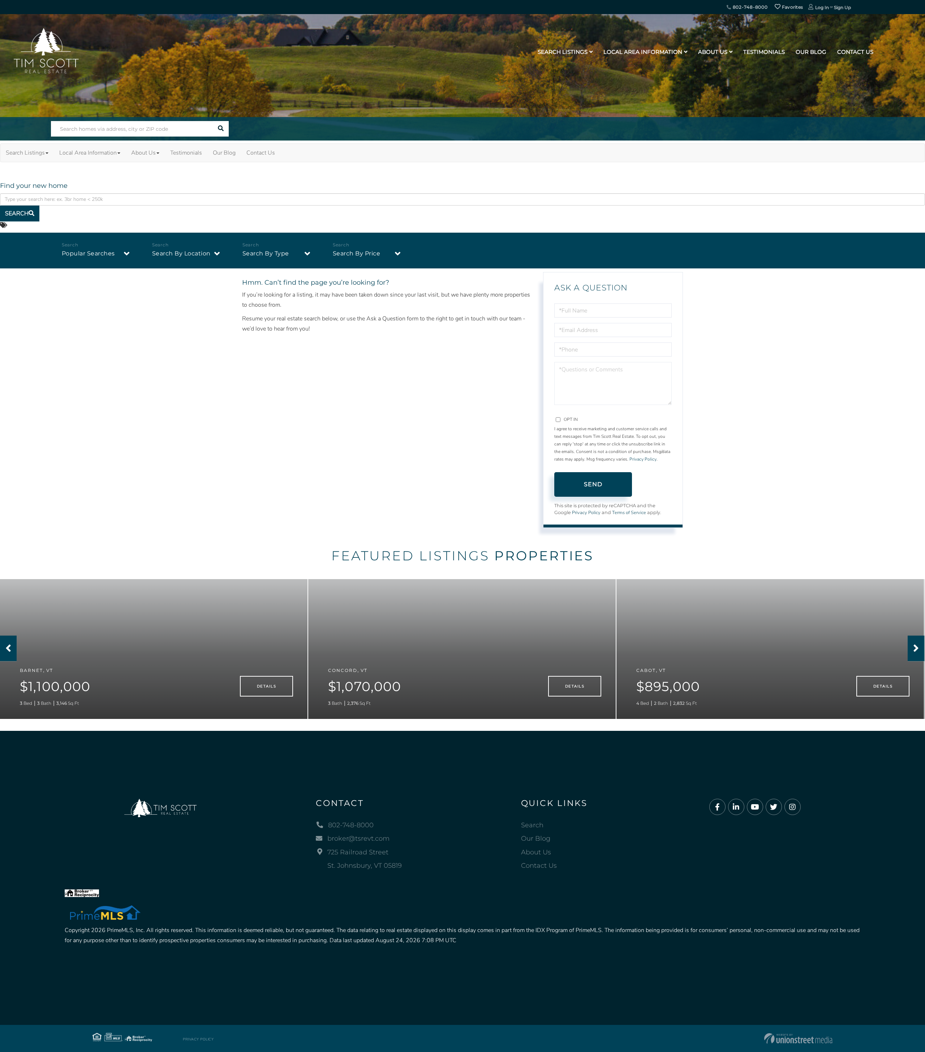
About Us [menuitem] (712, 51)
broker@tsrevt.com (358, 838)
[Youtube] (755, 807)
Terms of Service (629, 512)
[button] (221, 129)
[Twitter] (774, 807)
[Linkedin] (736, 807)
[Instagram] (792, 807)
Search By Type (265, 253)
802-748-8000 (749, 7)
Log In (822, 7)
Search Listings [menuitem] (563, 51)
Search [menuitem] (532, 825)
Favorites (791, 7)
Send (593, 484)
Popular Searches (88, 253)
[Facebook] (717, 807)
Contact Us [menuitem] (855, 51)
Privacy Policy (643, 459)
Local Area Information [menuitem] (642, 51)
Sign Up (842, 7)
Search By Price (356, 253)
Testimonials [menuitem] (764, 51)
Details (266, 686)
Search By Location (181, 253)
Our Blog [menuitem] (811, 51)
